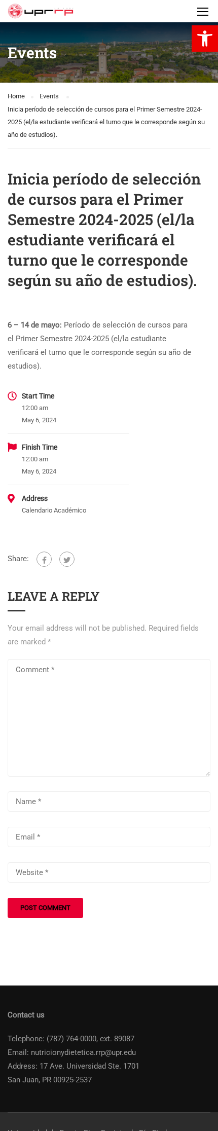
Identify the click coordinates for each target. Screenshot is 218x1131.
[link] (205, 38)
